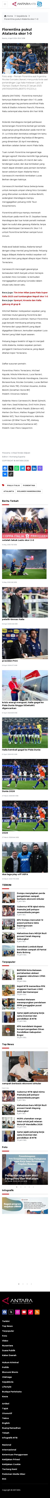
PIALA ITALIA (13, 485)
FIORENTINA (29, 485)
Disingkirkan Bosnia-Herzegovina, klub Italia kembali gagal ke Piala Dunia (23, 748)
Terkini (5, 1321)
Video (5, 1340)
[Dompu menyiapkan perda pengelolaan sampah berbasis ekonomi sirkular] (8, 897)
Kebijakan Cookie (11, 1464)
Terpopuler (8, 962)
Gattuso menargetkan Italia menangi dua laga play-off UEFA (23, 873)
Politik (5, 1367)
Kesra (5, 1396)
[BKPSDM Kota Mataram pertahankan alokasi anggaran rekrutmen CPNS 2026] (8, 974)
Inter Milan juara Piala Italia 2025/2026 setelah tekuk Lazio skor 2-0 (23, 538)
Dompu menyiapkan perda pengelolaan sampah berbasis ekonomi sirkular (31, 896)
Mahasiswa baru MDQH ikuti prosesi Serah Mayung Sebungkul (32, 936)
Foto (5, 1147)
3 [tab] (25, 1187)
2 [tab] (20, 1187)
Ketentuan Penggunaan (15, 1454)
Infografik (8, 1190)
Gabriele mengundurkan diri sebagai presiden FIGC (22, 659)
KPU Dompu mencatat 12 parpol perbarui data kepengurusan (30, 923)
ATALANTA (9, 491)
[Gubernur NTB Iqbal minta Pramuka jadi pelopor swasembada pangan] (8, 910)
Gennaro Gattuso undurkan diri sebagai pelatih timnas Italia (24, 618)
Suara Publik (8, 1350)
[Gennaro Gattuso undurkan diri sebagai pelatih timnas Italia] (25, 602)
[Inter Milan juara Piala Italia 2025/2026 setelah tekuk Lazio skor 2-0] (25, 523)
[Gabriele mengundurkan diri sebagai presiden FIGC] (25, 643)
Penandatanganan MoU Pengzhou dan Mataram (21, 1177)
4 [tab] (29, 1187)
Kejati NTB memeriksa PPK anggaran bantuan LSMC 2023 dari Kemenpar (31, 989)
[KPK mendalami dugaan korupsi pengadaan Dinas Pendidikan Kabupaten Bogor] (8, 1030)
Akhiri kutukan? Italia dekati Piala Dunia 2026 (24, 831)
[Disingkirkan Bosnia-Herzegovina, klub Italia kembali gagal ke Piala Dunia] (25, 732)
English (6, 1423)
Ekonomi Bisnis (10, 1372)
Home (10, 16)
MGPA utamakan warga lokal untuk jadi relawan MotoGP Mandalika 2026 (29, 1121)
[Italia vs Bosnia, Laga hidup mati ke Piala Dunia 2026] (25, 774)
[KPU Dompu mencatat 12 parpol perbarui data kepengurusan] (8, 924)
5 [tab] (33, 1187)
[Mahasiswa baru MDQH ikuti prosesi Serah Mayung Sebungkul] (8, 937)
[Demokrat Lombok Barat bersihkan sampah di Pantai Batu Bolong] (8, 950)
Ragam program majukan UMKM (22, 1275)
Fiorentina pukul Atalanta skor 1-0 (21, 19)
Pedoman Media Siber (13, 1474)
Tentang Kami (9, 1469)
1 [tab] (16, 1187)
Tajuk (5, 1408)
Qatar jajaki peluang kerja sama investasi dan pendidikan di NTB (30, 1016)
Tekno (5, 1418)
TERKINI (6, 885)
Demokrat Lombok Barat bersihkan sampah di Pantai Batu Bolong (31, 949)
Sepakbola (22, 16)
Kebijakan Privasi (11, 1459)
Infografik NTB (10, 1437)
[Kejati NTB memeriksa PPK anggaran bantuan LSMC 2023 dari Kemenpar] (8, 990)
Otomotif (7, 1413)
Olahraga (7, 1377)
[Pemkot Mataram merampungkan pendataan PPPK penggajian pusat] (8, 1003)
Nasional (6, 1445)
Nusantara (7, 1345)
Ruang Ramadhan (11, 1428)
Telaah (5, 1433)
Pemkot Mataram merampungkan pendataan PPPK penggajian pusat (31, 1002)
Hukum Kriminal (10, 1362)
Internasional (9, 1449)
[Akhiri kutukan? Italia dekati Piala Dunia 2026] (25, 815)
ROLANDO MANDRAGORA (29, 491)
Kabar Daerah (9, 1355)
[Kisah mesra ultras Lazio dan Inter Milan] (24, 564)
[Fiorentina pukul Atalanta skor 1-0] (25, 1066)
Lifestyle (6, 1387)
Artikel (5, 1403)
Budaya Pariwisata (12, 1391)
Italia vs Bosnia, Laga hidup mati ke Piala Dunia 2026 (25, 789)
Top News (8, 1044)
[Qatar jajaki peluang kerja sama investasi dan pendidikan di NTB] (8, 1017)
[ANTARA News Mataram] (27, 4)
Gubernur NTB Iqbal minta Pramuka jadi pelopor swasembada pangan (31, 909)
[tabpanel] (25, 1169)
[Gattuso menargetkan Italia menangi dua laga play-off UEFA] (25, 857)
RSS (4, 1479)
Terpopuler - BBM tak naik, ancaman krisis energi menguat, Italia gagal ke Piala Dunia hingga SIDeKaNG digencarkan (23, 704)
